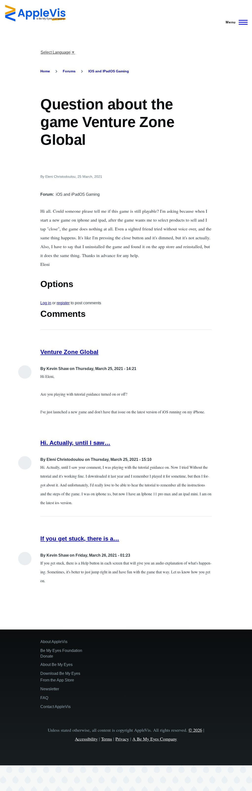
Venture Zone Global (69, 352)
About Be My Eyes (56, 664)
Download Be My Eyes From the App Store (60, 676)
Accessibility (86, 739)
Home (45, 71)
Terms (106, 739)
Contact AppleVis (55, 707)
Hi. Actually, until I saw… (75, 442)
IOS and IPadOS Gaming (108, 71)
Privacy (122, 739)
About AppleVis (53, 642)
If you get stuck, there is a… (79, 538)
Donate (46, 656)
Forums (69, 71)
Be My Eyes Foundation (61, 650)
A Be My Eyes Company (154, 739)
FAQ (44, 698)
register (63, 303)
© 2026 (195, 730)
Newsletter (49, 689)
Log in (45, 303)
